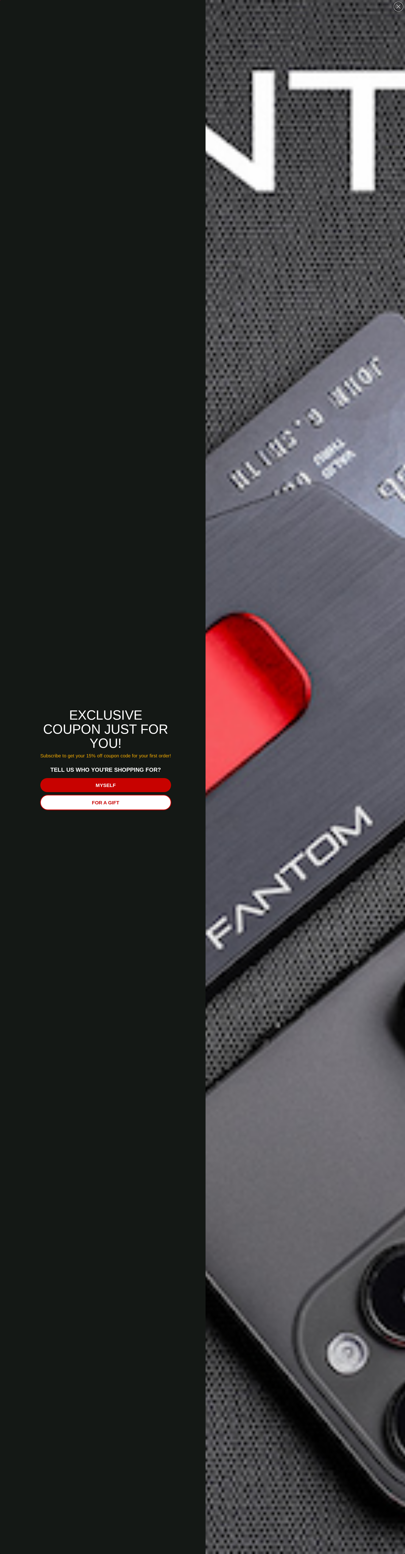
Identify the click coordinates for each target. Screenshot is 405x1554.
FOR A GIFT (105, 802)
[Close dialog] (398, 6)
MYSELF (106, 785)
